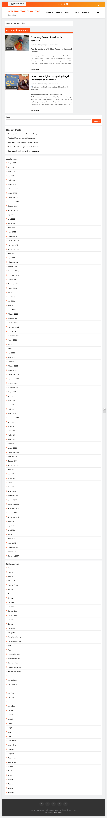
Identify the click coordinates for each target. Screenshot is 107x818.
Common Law (11, 87)
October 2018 (12, 513)
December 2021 (13, 374)
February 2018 (13, 547)
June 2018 (11, 530)
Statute (84, 12)
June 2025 (11, 219)
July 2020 (11, 422)
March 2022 (12, 361)
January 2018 (12, 552)
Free (67, 12)
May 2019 (11, 482)
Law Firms (11, 697)
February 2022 (13, 366)
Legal (9, 732)
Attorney (10, 572)
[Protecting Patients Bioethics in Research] (17, 43)
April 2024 (11, 254)
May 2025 (11, 223)
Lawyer (10, 723)
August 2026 (12, 163)
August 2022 (12, 340)
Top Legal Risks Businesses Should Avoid (21, 138)
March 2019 (12, 491)
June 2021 (11, 400)
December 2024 (13, 240)
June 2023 (11, 297)
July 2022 (11, 344)
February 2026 (13, 189)
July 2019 (11, 474)
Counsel (10, 620)
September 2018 (13, 517)
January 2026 (12, 193)
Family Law (11, 628)
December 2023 (13, 271)
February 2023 (13, 314)
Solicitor (10, 766)
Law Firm (11, 689)
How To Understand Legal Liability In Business (23, 147)
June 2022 (11, 349)
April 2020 (11, 435)
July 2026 (11, 167)
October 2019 (12, 461)
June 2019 (11, 478)
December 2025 (13, 197)
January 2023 (12, 318)
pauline (34, 45)
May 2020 (11, 431)
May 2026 (11, 176)
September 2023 (13, 284)
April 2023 (11, 305)
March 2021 (12, 413)
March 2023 (12, 310)
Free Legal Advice (14, 654)
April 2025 (11, 228)
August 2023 (12, 288)
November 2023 (13, 275)
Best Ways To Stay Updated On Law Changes (23, 142)
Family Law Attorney (14, 637)
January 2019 (12, 500)
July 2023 (11, 292)
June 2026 (11, 171)
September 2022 (13, 336)
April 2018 (11, 539)
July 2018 (11, 526)
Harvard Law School (14, 667)
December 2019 (13, 452)
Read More (34, 69)
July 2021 (11, 396)
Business (10, 598)
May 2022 (11, 353)
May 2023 (11, 301)
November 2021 (13, 379)
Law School (11, 706)
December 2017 (13, 556)
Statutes (10, 779)
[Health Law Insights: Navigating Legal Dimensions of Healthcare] (17, 82)
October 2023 (12, 279)
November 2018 (13, 508)
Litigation (11, 749)
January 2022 (12, 370)
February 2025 (13, 236)
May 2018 (11, 534)
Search (9, 117)
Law (75, 12)
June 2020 (11, 426)
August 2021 (12, 392)
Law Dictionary (12, 680)
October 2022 (13, 331)
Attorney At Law (13, 581)
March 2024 (12, 258)
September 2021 (13, 387)
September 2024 (13, 249)
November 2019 (13, 456)
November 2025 (13, 202)
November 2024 (13, 245)
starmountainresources (24, 11)
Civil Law (11, 602)
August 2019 (12, 470)
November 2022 (13, 327)
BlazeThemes (58, 813)
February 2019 (13, 495)
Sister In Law (12, 758)
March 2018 (12, 543)
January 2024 (12, 266)
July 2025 (11, 215)
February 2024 (13, 262)
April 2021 (11, 409)
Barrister (10, 589)
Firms (58, 12)
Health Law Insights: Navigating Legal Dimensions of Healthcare (50, 78)
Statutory (10, 48)
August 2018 (12, 521)
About (48, 12)
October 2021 (12, 383)
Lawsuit (10, 715)
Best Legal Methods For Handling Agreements (23, 151)
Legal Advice (12, 740)
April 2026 (11, 180)
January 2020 (12, 448)
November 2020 (13, 418)
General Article (13, 663)
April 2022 (11, 357)
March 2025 (12, 232)
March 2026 (12, 184)
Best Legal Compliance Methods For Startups (23, 134)
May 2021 (11, 405)
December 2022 (13, 323)
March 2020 (12, 439)
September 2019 (13, 465)
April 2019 (11, 487)
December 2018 (13, 504)
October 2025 (12, 206)
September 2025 (13, 210)
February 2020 (13, 444)
